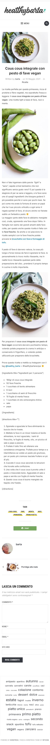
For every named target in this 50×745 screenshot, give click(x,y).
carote (27, 685)
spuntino (19, 724)
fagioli (20, 700)
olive (37, 705)
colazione (24, 690)
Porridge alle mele (29, 567)
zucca (40, 729)
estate (11, 700)
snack (10, 724)
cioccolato (14, 690)
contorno (37, 689)
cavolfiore (36, 686)
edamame (41, 695)
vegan (11, 729)
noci (40, 511)
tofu (28, 724)
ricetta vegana (12, 719)
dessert (23, 694)
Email (5, 637)
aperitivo (21, 681)
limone (19, 705)
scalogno (26, 719)
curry (15, 695)
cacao (41, 682)
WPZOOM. (46, 740)
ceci (42, 685)
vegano (20, 729)
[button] (25, 23)
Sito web (6, 647)
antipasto (10, 681)
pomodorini (30, 709)
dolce (33, 694)
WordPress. (14, 740)
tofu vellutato (37, 724)
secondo (37, 719)
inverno (37, 700)
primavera (18, 515)
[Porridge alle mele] (13, 566)
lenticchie (11, 704)
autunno (32, 681)
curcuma (8, 695)
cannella (9, 685)
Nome (5, 626)
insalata (28, 700)
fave (22, 511)
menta (31, 511)
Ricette (25, 82)
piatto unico (16, 709)
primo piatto (31, 515)
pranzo (38, 709)
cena (7, 690)
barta (17, 79)
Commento (7, 602)
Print (27, 528)
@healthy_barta (12, 366)
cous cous (13, 511)
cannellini (18, 685)
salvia (20, 719)
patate (42, 705)
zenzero (30, 729)
